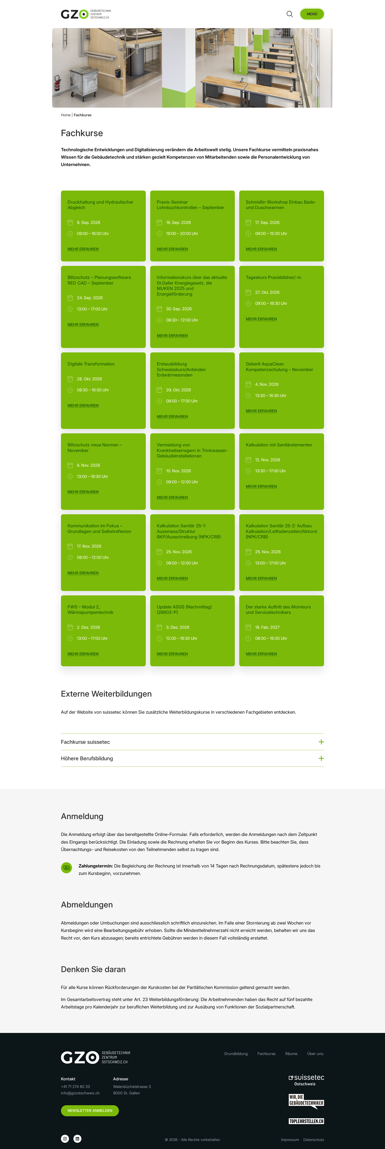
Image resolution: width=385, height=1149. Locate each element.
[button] (192, 742)
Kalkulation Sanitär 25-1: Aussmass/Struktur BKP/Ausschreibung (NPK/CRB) (189, 531)
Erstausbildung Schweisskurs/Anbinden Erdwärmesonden (181, 369)
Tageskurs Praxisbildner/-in (273, 277)
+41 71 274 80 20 (75, 1086)
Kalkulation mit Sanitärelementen (279, 444)
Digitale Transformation (91, 363)
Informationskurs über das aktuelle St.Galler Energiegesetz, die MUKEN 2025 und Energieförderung (192, 286)
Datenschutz (313, 1140)
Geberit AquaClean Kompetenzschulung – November (279, 366)
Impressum (290, 1140)
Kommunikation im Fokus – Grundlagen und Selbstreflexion (99, 528)
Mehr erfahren (83, 249)
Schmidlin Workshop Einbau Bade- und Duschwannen (281, 204)
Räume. (291, 1053)
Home (66, 115)
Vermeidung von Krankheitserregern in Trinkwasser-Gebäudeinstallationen (192, 450)
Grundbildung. (236, 1053)
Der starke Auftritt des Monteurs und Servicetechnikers (278, 609)
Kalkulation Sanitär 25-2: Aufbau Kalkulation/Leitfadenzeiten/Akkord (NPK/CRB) (281, 531)
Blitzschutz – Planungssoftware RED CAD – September (99, 280)
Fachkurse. (267, 1053)
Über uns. (315, 1053)
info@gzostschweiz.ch (80, 1093)
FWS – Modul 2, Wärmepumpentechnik (90, 609)
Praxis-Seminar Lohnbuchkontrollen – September (190, 204)
